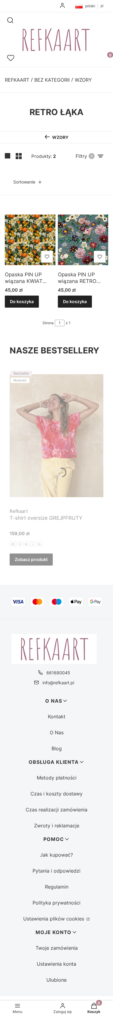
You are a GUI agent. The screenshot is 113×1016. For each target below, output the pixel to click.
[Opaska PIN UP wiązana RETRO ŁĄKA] (83, 240)
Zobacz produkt (31, 559)
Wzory (83, 80)
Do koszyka (22, 301)
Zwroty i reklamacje (56, 826)
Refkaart (17, 80)
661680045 (58, 672)
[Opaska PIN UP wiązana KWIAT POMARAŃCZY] (30, 240)
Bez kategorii (52, 80)
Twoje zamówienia (57, 948)
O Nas (57, 732)
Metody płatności (57, 778)
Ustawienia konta (56, 964)
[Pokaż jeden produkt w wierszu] (8, 156)
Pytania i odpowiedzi (56, 871)
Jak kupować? (56, 855)
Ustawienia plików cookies (54, 919)
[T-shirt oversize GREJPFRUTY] (56, 436)
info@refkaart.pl (58, 682)
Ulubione (56, 980)
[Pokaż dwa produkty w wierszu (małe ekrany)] (19, 156)
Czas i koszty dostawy (56, 794)
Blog (57, 748)
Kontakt (56, 716)
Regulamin (56, 887)
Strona (48, 323)
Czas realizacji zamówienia (56, 810)
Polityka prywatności (56, 903)
